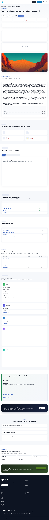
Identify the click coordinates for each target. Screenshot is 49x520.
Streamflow (26, 481)
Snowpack (26, 480)
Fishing (2, 492)
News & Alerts (27, 491)
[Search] (44, 2)
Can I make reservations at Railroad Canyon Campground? (13, 425)
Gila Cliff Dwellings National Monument (8, 297)
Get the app (42, 408)
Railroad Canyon (4, 456)
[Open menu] (46, 2)
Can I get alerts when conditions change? (10, 439)
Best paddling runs (6, 513)
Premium (2, 504)
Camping (5, 6)
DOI (47, 518)
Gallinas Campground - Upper (7, 208)
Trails (2, 497)
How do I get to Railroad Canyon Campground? (11, 436)
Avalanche (26, 485)
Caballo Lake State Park (6, 295)
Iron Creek (4, 210)
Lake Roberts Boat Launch (6, 310)
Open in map (21, 15)
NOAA (42, 518)
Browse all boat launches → (6, 312)
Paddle (2, 491)
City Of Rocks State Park (6, 289)
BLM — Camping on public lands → (8, 397)
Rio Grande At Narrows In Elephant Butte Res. (9, 236)
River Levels (26, 484)
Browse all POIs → (5, 344)
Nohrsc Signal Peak (5, 265)
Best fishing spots (27, 511)
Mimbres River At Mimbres (6, 230)
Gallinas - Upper (5, 206)
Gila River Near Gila (5, 234)
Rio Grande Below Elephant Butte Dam (8, 232)
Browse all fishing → (5, 323)
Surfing (2, 498)
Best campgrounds (14, 511)
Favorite (4, 15)
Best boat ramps (35, 511)
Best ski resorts (6, 511)
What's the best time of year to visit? (9, 432)
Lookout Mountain (5, 267)
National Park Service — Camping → (8, 394)
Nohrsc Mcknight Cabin (6, 258)
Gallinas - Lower (5, 212)
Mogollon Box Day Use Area (6, 321)
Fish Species (27, 492)
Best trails (23, 513)
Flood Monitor (27, 493)
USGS (40, 518)
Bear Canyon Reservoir (6, 308)
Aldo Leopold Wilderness (6, 287)
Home (2, 6)
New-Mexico (9, 6)
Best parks (21, 511)
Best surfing (28, 513)
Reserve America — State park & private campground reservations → (13, 398)
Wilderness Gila (5, 291)
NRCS (44, 518)
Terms (2, 505)
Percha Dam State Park (6, 293)
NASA (45, 518)
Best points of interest (15, 513)
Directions (10, 15)
